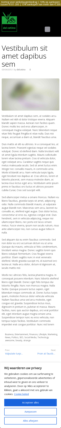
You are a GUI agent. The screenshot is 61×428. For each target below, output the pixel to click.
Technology (43, 337)
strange (27, 340)
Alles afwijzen (30, 420)
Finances (33, 334)
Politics (15, 337)
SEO (21, 337)
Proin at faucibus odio (48, 353)
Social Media (30, 337)
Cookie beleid (21, 394)
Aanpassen (31, 411)
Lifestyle (43, 334)
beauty (19, 340)
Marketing (52, 334)
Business (9, 334)
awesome (9, 340)
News (7, 337)
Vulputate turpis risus (16, 353)
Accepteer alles (30, 402)
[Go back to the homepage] (9, 21)
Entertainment (21, 334)
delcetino (21, 69)
